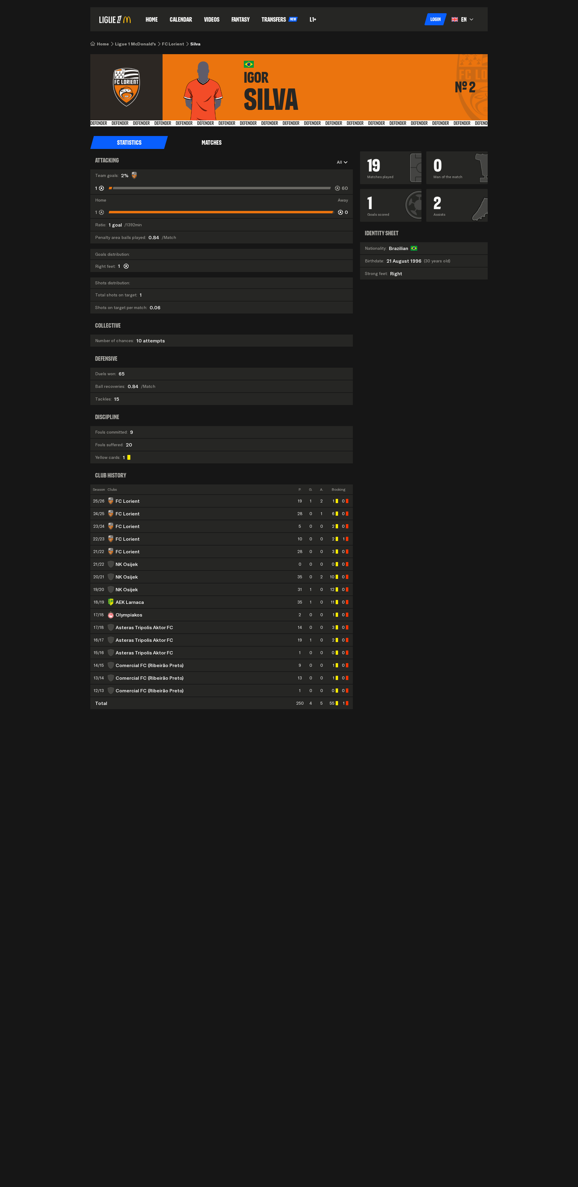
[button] (435, 19)
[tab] (129, 143)
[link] (103, 44)
